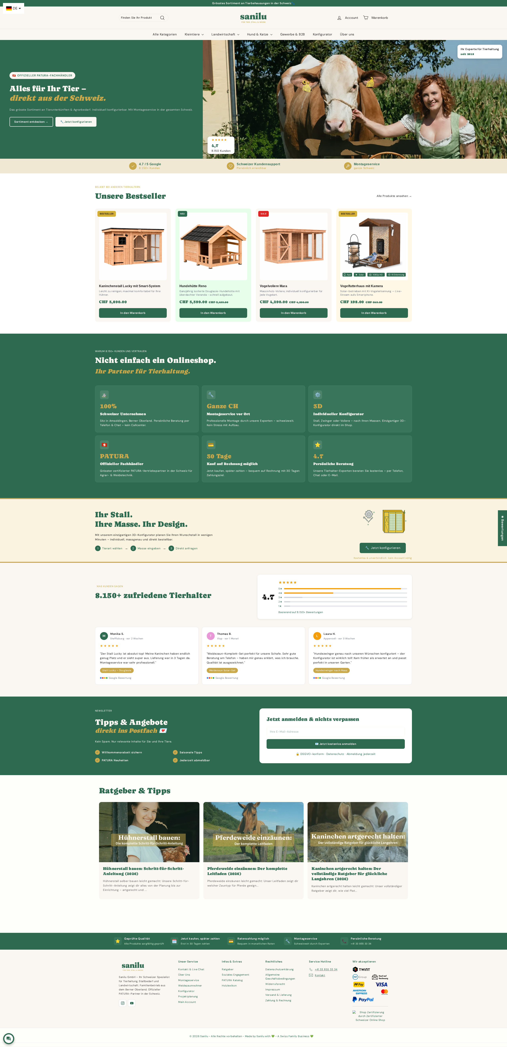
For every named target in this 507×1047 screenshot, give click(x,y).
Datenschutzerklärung (279, 969)
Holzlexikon (229, 985)
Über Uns (184, 974)
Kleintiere (193, 34)
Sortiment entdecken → (31, 121)
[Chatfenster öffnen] (8, 1038)
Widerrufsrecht (275, 984)
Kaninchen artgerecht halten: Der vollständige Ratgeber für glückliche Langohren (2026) (349, 873)
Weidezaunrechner (190, 985)
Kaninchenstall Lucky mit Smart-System (129, 286)
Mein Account (187, 1002)
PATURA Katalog (232, 980)
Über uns (347, 34)
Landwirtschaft (224, 34)
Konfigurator (322, 34)
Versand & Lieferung (278, 995)
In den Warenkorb (132, 313)
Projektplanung (188, 996)
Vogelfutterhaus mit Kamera (361, 286)
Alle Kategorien (165, 34)
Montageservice (188, 980)
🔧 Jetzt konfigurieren (76, 121)
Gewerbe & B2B (292, 34)
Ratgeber (228, 969)
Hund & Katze (258, 34)
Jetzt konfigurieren (382, 548)
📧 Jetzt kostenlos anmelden (335, 744)
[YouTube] (131, 1003)
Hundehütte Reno (193, 286)
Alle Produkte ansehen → (394, 196)
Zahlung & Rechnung (278, 1000)
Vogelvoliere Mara (273, 286)
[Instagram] (122, 1003)
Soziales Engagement (235, 974)
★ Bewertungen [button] (502, 528)
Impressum (272, 989)
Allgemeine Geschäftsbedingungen (280, 976)
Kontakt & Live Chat (191, 969)
